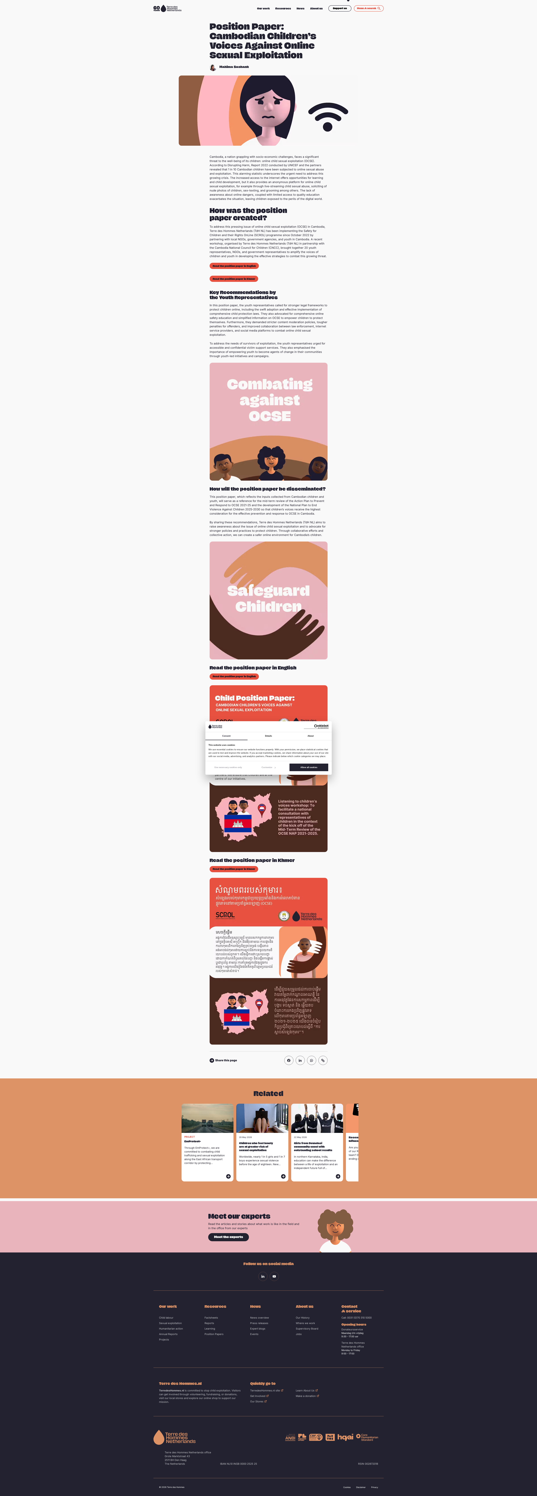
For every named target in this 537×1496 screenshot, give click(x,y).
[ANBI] (290, 1437)
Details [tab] (268, 736)
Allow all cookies (308, 767)
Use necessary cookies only (228, 767)
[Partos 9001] (330, 1437)
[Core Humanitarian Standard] (367, 1437)
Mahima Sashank (234, 66)
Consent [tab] (226, 736)
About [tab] (311, 736)
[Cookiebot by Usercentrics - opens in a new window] (316, 726)
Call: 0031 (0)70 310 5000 (356, 1317)
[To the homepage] (174, 1437)
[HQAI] (345, 1437)
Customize (267, 767)
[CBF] (316, 1437)
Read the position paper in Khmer (234, 278)
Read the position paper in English (234, 266)
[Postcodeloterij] (302, 1437)
